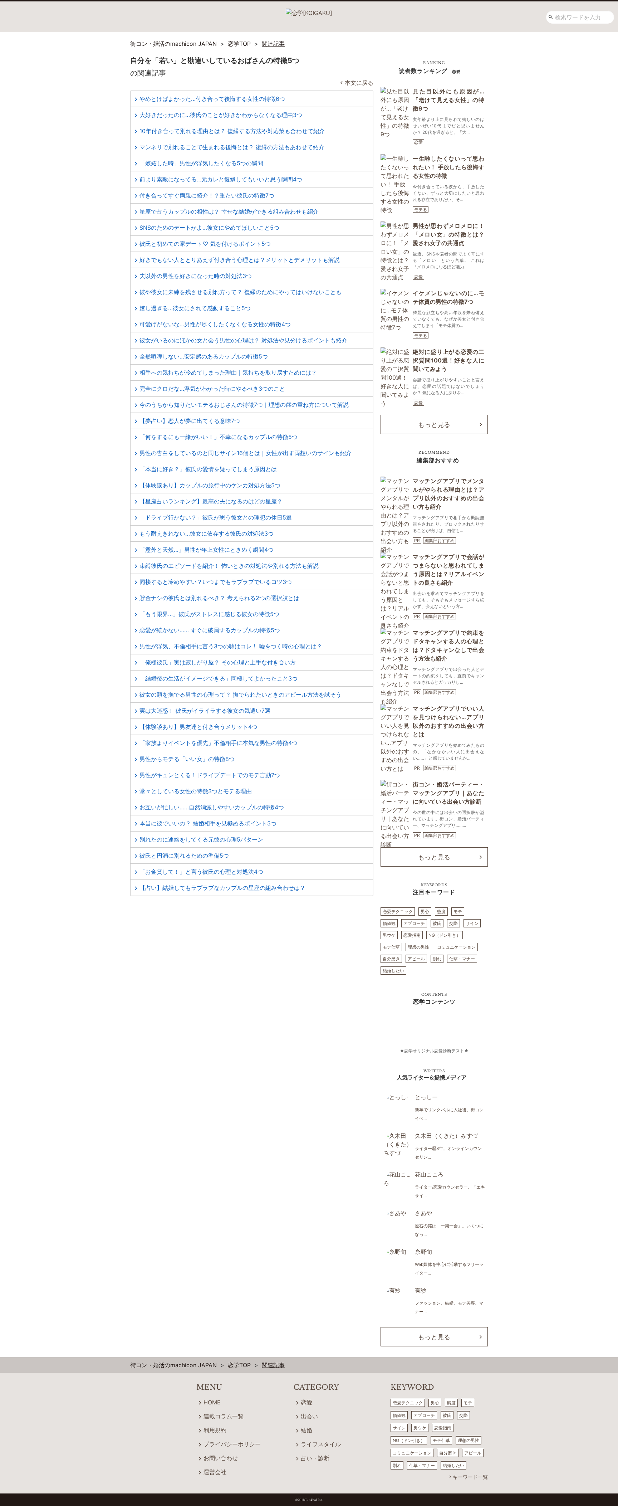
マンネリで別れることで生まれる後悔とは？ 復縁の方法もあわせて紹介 (231, 147)
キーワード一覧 (470, 1477)
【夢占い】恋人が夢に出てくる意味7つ (189, 420)
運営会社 (214, 1472)
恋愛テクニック (398, 911)
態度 (441, 911)
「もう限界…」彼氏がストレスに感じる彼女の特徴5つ (209, 614)
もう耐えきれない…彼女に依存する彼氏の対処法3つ (206, 533)
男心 (425, 911)
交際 (453, 923)
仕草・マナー (462, 958)
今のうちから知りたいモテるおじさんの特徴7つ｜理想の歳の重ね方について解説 (244, 404)
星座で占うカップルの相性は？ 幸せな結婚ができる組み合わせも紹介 (229, 211)
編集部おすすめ (440, 540)
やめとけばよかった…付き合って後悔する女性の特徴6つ (212, 98)
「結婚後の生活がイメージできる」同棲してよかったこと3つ (218, 678)
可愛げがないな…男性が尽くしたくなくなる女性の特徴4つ (215, 324)
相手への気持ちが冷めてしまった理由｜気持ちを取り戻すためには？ (228, 372)
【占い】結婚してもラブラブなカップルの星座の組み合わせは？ (222, 887)
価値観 (389, 923)
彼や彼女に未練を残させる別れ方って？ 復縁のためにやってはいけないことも (240, 292)
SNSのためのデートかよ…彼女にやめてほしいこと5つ (209, 227)
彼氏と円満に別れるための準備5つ (184, 855)
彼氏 (437, 923)
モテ (457, 911)
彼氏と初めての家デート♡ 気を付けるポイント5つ (205, 243)
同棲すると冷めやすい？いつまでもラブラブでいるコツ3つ (215, 581)
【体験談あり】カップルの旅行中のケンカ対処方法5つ (209, 485)
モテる (420, 209)
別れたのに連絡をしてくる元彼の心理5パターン (201, 839)
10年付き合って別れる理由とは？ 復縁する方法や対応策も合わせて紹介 (232, 131)
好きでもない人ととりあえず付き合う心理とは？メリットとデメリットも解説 (239, 259)
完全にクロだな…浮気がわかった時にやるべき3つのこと (212, 388)
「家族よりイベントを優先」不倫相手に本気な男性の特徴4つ (218, 742)
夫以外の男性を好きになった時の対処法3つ (195, 275)
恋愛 (418, 142)
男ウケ (389, 935)
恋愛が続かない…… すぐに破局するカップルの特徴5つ (209, 630)
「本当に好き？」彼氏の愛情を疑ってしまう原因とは (208, 469)
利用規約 (214, 1430)
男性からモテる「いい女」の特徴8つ (187, 758)
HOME (212, 1402)
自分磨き (391, 958)
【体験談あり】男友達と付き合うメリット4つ (198, 726)
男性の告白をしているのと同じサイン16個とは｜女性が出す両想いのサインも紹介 (245, 453)
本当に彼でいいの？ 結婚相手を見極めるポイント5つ (207, 823)
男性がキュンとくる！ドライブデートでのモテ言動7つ (209, 775)
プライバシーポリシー (232, 1444)
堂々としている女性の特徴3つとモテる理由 (195, 791)
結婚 (306, 1430)
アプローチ (414, 923)
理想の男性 (418, 947)
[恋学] (309, 10)
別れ (437, 958)
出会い (309, 1416)
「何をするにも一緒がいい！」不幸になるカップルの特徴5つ (218, 436)
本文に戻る (359, 82)
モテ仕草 (391, 947)
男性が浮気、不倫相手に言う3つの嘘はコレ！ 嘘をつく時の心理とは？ (230, 646)
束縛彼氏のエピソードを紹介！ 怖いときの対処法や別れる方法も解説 (229, 565)
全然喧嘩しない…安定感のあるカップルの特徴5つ (203, 356)
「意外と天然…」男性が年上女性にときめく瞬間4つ (206, 549)
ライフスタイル (321, 1444)
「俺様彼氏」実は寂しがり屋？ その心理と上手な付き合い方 (217, 662)
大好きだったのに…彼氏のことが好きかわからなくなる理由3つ (220, 114)
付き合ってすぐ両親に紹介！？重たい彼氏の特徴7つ (206, 195)
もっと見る (434, 424)
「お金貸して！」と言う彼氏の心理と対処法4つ (201, 871)
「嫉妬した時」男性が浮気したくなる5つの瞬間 (201, 163)
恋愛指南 (412, 935)
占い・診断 (315, 1458)
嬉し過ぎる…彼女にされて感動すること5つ (195, 308)
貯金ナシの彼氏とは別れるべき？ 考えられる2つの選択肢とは (219, 597)
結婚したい (393, 970)
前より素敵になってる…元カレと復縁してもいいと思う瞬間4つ (220, 179)
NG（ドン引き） (444, 935)
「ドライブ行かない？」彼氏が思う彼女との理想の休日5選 (215, 517)
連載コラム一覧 (223, 1416)
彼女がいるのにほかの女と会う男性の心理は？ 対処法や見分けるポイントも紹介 (243, 340)
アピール (416, 958)
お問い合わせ (220, 1458)
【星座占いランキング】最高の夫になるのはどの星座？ (211, 501)
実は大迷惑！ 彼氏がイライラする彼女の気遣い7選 (204, 710)
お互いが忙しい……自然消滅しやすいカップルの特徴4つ (211, 807)
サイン (472, 923)
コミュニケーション (456, 947)
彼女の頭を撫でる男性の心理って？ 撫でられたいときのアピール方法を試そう (240, 694)
